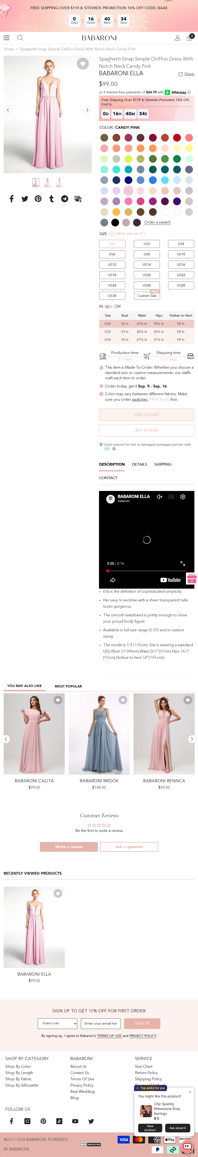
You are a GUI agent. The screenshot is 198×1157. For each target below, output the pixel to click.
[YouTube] (75, 1121)
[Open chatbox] (187, 1147)
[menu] (6, 38)
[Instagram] (27, 1121)
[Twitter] (24, 198)
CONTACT (108, 478)
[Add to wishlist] (83, 64)
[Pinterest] (38, 198)
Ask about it (178, 1128)
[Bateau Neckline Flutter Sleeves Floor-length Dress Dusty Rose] (34, 734)
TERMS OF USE (110, 1036)
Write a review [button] (69, 847)
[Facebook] (11, 198)
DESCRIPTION (112, 464)
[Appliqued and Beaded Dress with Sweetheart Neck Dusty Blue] (99, 734)
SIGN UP (142, 1024)
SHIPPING (163, 464)
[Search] (20, 38)
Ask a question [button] (129, 847)
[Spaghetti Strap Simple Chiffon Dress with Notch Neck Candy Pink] (34, 927)
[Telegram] (64, 198)
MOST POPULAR (68, 686)
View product (150, 1128)
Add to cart (147, 414)
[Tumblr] (51, 198)
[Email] (78, 198)
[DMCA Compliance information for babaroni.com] (90, 1145)
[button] (8, 110)
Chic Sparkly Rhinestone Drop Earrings (167, 1109)
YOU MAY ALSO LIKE (24, 686)
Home (9, 49)
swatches (140, 400)
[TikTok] (59, 1121)
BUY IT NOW (146, 430)
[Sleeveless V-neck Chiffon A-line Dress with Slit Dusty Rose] (164, 734)
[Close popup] (190, 1092)
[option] (48, 114)
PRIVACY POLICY (142, 1036)
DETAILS (139, 464)
